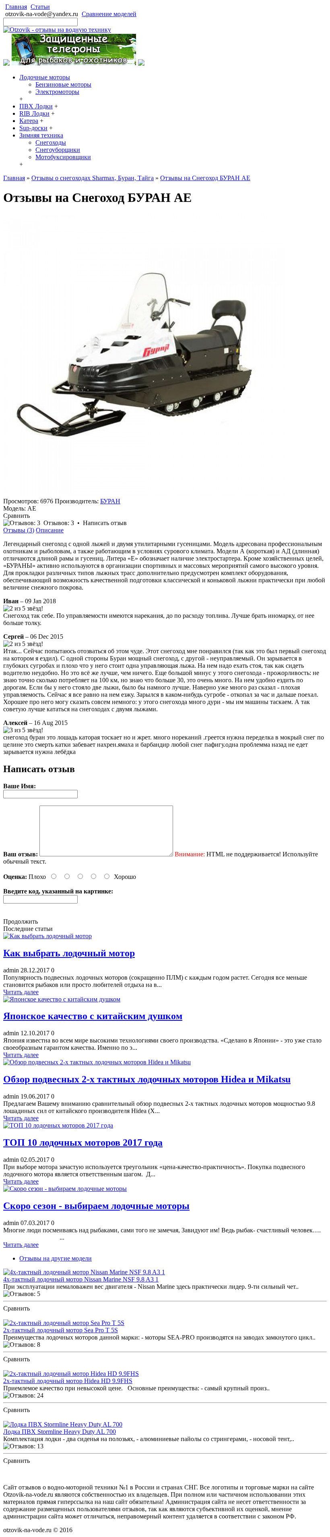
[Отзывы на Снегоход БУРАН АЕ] (144, 493)
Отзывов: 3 (58, 522)
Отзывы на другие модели (55, 1258)
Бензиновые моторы (63, 84)
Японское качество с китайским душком (92, 1016)
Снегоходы (50, 142)
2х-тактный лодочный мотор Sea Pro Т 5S (60, 1330)
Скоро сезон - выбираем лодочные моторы (96, 1206)
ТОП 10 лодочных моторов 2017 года (83, 1142)
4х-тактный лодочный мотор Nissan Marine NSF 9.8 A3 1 (81, 1279)
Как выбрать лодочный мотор (69, 953)
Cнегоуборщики (57, 149)
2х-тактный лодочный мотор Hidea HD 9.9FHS (67, 1380)
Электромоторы (57, 91)
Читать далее (21, 992)
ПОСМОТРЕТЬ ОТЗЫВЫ (39, 1315)
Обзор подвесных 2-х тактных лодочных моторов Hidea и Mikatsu (147, 1079)
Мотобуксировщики (63, 157)
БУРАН (110, 501)
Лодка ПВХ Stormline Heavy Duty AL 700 (59, 1431)
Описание (50, 530)
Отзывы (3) (18, 530)
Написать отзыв (105, 522)
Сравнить (16, 515)
